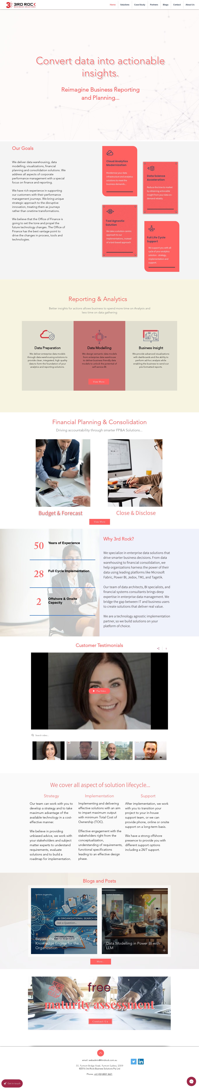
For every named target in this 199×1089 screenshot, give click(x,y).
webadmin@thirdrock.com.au (103, 1060)
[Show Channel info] (165, 648)
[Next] (165, 1003)
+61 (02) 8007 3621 (103, 1074)
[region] (62, 472)
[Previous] (33, 1003)
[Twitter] (134, 1061)
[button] (140, 4)
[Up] (100, 1053)
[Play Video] (48, 750)
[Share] (158, 648)
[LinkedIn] (141, 1061)
